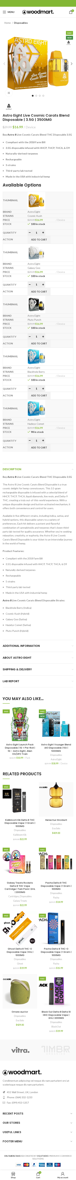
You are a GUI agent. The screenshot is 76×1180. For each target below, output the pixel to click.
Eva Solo (56, 828)
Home (7, 22)
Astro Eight (56, 759)
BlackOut (56, 1026)
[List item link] (38, 1097)
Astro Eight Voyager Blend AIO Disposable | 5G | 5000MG (56, 747)
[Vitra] (20, 1050)
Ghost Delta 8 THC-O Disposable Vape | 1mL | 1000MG (20, 951)
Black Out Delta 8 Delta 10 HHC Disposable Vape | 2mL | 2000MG (56, 1014)
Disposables (21, 22)
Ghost (20, 963)
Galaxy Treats (20, 901)
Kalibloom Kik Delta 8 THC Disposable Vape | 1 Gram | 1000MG (20, 823)
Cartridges (13, 896)
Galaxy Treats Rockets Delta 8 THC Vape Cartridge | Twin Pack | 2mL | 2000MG (20, 887)
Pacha (56, 897)
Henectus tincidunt (56, 819)
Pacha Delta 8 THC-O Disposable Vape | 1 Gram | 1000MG (56, 951)
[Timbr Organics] (55, 1050)
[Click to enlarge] (8, 92)
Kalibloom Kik (20, 835)
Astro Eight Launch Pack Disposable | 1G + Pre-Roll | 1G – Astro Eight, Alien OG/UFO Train (20, 749)
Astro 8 (11, 134)
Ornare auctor (20, 1011)
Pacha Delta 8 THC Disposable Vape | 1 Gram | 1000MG (56, 885)
